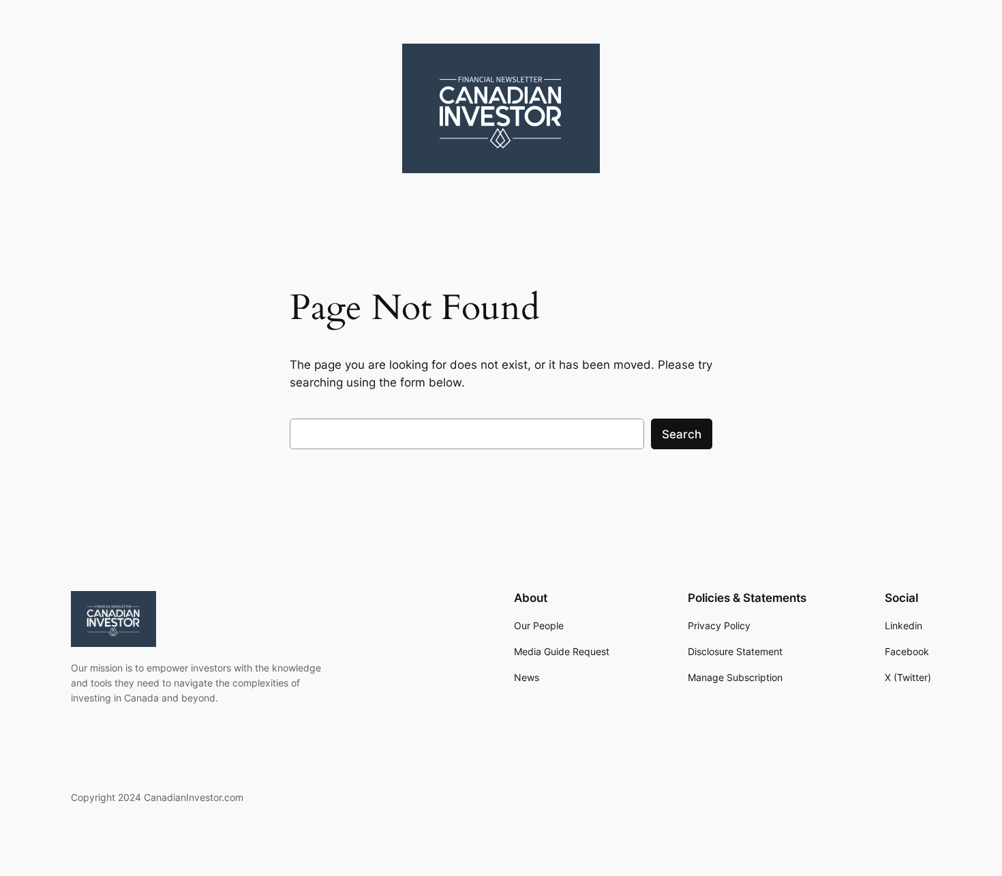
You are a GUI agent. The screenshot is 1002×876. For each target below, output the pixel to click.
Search (681, 434)
